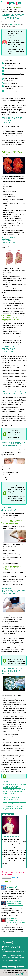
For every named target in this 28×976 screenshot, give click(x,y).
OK (22, 974)
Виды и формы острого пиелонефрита (15, 68)
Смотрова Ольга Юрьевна (14, 24)
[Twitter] (14, 878)
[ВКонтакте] (12, 878)
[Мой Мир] (17, 878)
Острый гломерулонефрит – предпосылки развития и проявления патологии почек (15, 903)
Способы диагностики (10, 83)
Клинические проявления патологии (14, 71)
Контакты (4, 966)
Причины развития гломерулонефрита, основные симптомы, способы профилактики (16, 920)
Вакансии (10, 967)
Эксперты (16, 967)
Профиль (4, 865)
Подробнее (17, 974)
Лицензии (4, 967)
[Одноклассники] (15, 878)
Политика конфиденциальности (16, 966)
